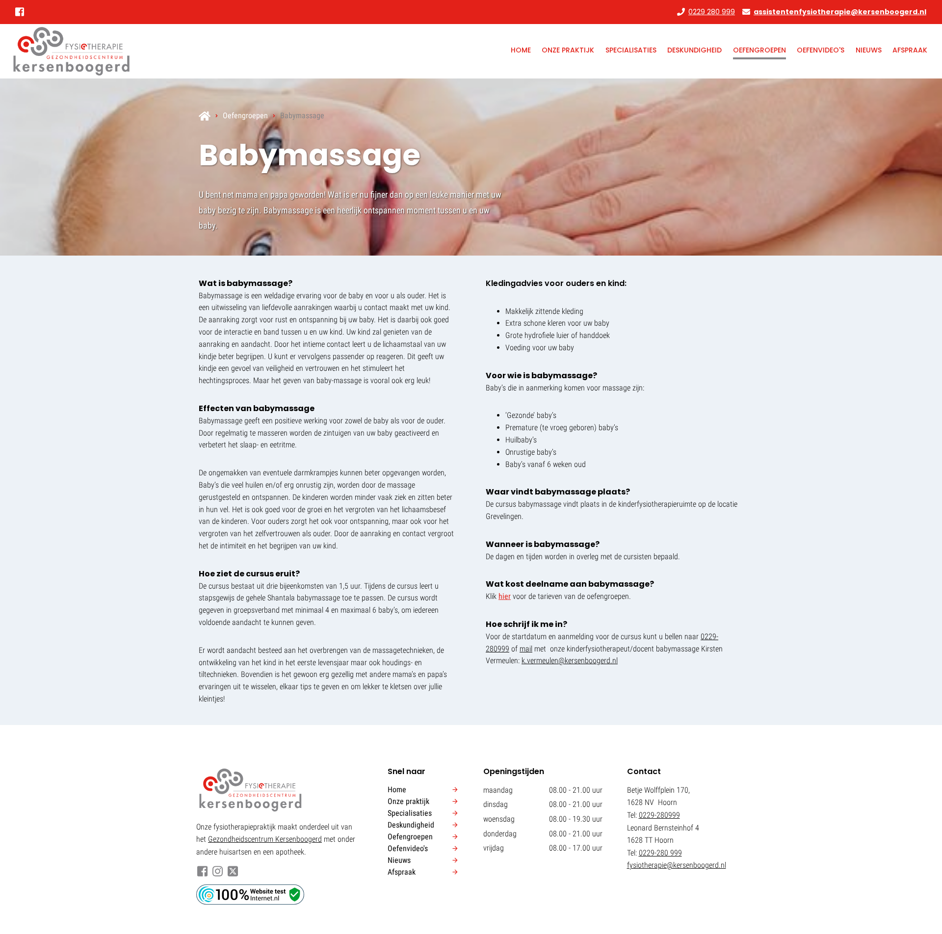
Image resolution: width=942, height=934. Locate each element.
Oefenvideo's (820, 50)
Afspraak (909, 50)
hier (504, 596)
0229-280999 (659, 815)
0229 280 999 (711, 12)
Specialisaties (630, 50)
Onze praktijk (568, 50)
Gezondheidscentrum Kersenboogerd (265, 839)
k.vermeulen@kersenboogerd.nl (570, 660)
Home (521, 50)
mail (526, 648)
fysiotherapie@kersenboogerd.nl (676, 865)
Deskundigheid (694, 50)
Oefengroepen (759, 50)
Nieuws (869, 50)
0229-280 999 (660, 852)
